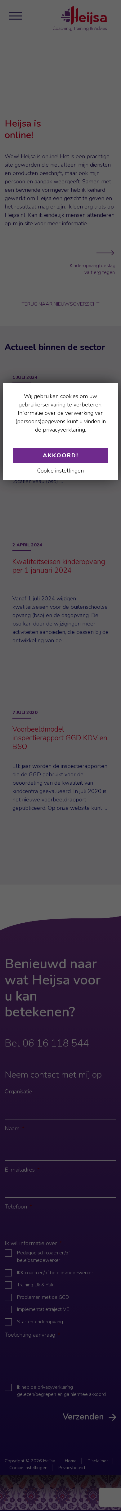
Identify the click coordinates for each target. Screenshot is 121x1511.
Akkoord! (60, 455)
